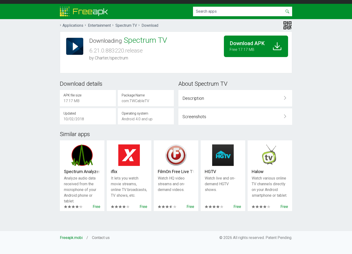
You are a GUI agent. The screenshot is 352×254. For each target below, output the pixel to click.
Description (193, 98)
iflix (114, 171)
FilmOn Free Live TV (176, 171)
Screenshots (194, 116)
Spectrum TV (126, 25)
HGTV (210, 171)
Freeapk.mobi (71, 237)
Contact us (101, 237)
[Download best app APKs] (84, 11)
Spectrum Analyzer (82, 171)
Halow (258, 171)
